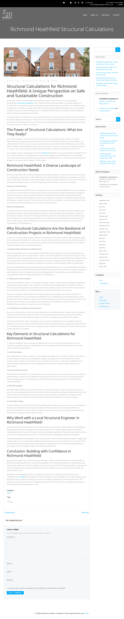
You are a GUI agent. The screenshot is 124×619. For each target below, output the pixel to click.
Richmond (45, 153)
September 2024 (104, 232)
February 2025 (103, 216)
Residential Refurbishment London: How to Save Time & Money (109, 135)
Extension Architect (15, 81)
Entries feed (103, 300)
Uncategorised (103, 283)
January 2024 (103, 257)
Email (9, 572)
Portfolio (105, 15)
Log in (101, 297)
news (9, 493)
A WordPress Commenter (107, 108)
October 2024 (103, 229)
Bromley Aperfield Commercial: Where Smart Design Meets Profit (108, 156)
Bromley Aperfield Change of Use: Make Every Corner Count (109, 143)
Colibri (86, 613)
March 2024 (103, 251)
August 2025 (103, 203)
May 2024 (102, 244)
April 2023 (102, 263)
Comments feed (104, 303)
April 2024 (102, 248)
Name (9, 563)
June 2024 (102, 241)
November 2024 (104, 226)
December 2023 (104, 260)
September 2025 (104, 200)
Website (10, 580)
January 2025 (103, 219)
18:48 (43, 81)
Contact (116, 15)
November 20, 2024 (31, 81)
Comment (11, 537)
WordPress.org (103, 306)
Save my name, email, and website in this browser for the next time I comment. (37, 588)
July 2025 (102, 207)
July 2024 (102, 238)
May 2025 (102, 213)
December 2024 (104, 222)
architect (22, 477)
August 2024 (103, 235)
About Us (94, 15)
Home (85, 15)
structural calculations (25, 103)
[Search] (117, 49)
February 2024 (103, 254)
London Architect (104, 111)
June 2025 (102, 210)
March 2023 (103, 266)
